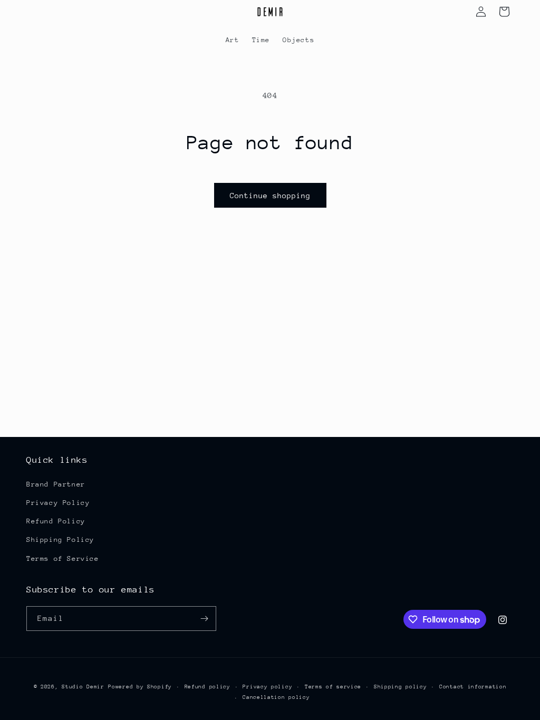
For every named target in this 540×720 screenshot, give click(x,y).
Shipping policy (400, 687)
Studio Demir (83, 687)
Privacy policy (267, 687)
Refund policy (207, 687)
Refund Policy (55, 521)
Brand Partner (55, 484)
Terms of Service (62, 558)
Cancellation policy (276, 697)
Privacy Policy (58, 503)
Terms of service (333, 687)
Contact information (472, 687)
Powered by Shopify (140, 687)
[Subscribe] (204, 618)
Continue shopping (270, 195)
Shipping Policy (60, 539)
